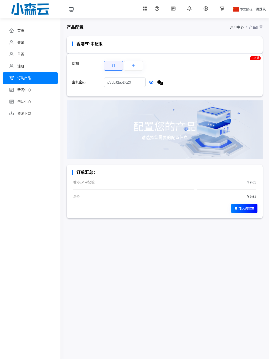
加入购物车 (246, 208)
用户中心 (237, 27)
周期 (75, 63)
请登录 (261, 9)
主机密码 (79, 82)
